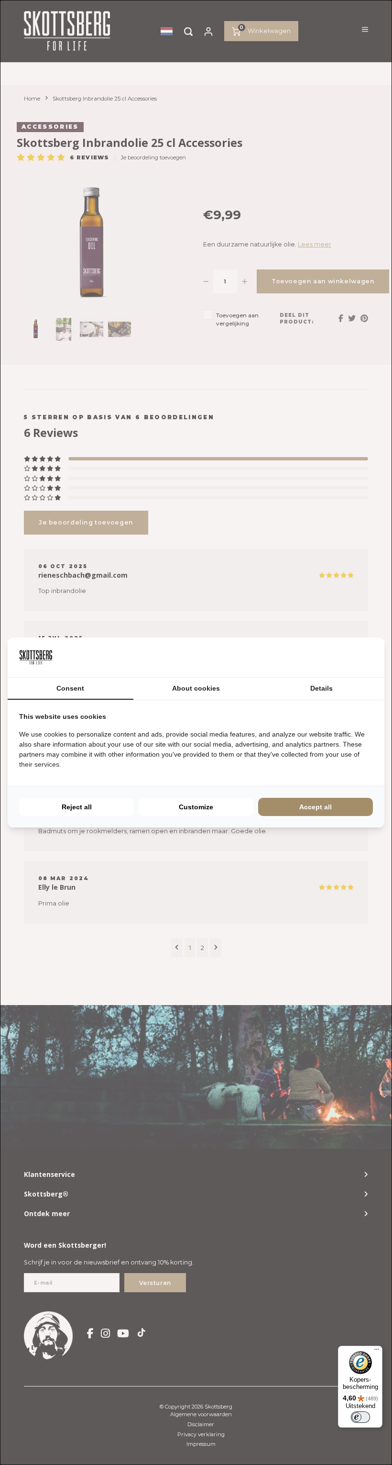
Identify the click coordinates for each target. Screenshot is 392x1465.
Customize (196, 807)
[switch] (360, 1417)
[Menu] (376, 1351)
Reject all (77, 807)
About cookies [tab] (196, 688)
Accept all (315, 807)
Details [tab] (321, 688)
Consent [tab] (70, 688)
